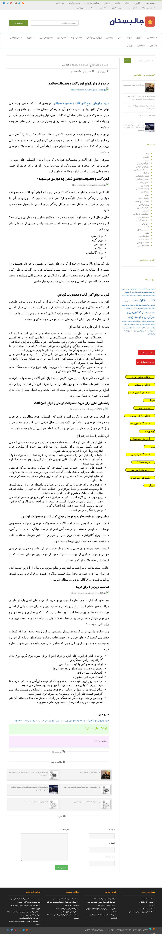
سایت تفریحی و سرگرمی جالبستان (141, 314)
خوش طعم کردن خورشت (106, 905)
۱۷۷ (147, 154)
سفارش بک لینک (147, 352)
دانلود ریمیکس (142, 384)
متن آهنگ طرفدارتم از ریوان (104, 899)
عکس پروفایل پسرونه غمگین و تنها (135, 330)
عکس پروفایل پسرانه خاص (136, 324)
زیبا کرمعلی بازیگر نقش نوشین (140, 305)
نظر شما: (65, 829)
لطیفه (146, 233)
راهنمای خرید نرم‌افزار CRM (65, 908)
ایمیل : (112, 843)
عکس (117, 3)
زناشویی (104, 7)
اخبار (147, 160)
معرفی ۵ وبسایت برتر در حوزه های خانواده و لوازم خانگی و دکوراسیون (23, 913)
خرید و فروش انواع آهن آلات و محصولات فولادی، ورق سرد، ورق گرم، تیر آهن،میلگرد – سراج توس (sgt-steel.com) (61, 720)
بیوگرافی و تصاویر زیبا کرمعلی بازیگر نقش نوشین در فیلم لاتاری (62, 903)
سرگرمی (91, 7)
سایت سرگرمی (143, 220)
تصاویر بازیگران (148, 7)
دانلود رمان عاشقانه (146, 902)
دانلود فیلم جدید (146, 899)
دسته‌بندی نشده (142, 201)
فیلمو (151, 905)
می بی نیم (144, 407)
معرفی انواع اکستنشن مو (28, 918)
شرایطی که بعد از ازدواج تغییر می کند (101, 902)
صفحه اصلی (150, 3)
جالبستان (145, 185)
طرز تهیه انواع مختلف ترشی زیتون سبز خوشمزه (102, 916)
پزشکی (107, 3)
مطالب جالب (144, 239)
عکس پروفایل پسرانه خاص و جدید (139, 326)
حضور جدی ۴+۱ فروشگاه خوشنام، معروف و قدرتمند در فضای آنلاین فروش (23, 900)
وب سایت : (110, 857)
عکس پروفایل (118, 7)
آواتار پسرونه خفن (140, 289)
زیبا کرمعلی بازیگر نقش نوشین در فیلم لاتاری (138, 306)
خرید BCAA (143, 462)
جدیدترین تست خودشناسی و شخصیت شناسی (24, 922)
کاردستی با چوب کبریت (67, 911)
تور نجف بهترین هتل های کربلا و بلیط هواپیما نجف (25, 906)
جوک (127, 3)
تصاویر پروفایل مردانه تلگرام (131, 295)
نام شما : (111, 829)
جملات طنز (144, 191)
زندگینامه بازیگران (141, 214)
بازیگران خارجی (142, 166)
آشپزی (137, 3)
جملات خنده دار (142, 188)
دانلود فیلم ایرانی (140, 376)
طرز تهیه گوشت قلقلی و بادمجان (64, 899)
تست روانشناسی (142, 176)
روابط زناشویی (143, 207)
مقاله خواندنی (143, 245)
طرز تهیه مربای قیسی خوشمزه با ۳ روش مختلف (101, 910)
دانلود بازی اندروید (140, 415)
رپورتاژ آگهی (144, 204)
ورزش (80, 7)
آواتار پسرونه (151, 289)
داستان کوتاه (74, 3)
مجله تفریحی (144, 236)
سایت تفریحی (143, 217)
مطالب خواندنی (143, 242)
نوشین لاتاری (151, 333)
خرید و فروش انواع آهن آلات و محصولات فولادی (85, 64)
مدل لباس (59, 3)
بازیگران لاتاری (138, 292)
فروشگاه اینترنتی (140, 454)
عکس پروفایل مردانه (143, 321)
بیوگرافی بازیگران (91, 3)
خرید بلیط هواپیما (140, 469)
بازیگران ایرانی (143, 163)
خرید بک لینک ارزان (145, 362)
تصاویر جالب (144, 182)
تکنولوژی (133, 7)
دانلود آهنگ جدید (146, 908)
